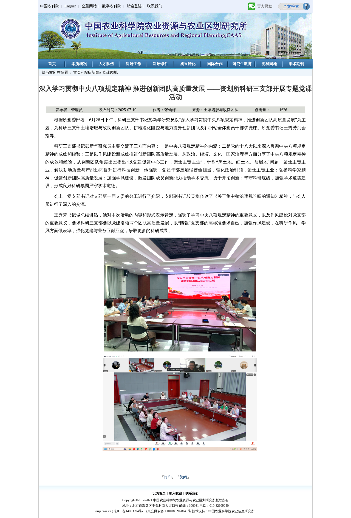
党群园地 (269, 64)
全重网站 (89, 6)
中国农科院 (49, 6)
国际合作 (215, 64)
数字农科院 (111, 6)
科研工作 (133, 64)
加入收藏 (175, 493)
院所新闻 (91, 73)
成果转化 (188, 64)
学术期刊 (296, 64)
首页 (52, 64)
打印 (168, 477)
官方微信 (265, 6)
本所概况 (79, 64)
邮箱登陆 (134, 6)
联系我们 (154, 6)
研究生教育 (242, 64)
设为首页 (159, 493)
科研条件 (160, 64)
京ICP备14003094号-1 (129, 511)
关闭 (183, 477)
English (70, 6)
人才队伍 (106, 64)
